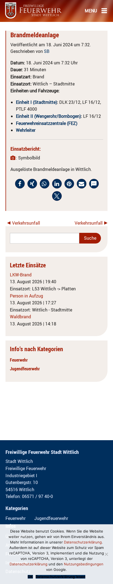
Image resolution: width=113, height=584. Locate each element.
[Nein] (106, 554)
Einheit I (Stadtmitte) (36, 102)
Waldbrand (20, 317)
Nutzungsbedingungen (83, 564)
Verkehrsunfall (26, 223)
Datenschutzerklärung (83, 542)
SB (46, 51)
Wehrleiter (25, 130)
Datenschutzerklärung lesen (60, 577)
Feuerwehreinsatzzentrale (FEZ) (46, 123)
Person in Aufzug (26, 296)
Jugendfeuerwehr (25, 369)
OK (30, 577)
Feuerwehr (19, 360)
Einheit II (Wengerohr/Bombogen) (48, 116)
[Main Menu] (104, 10)
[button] (20, 183)
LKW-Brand (21, 275)
